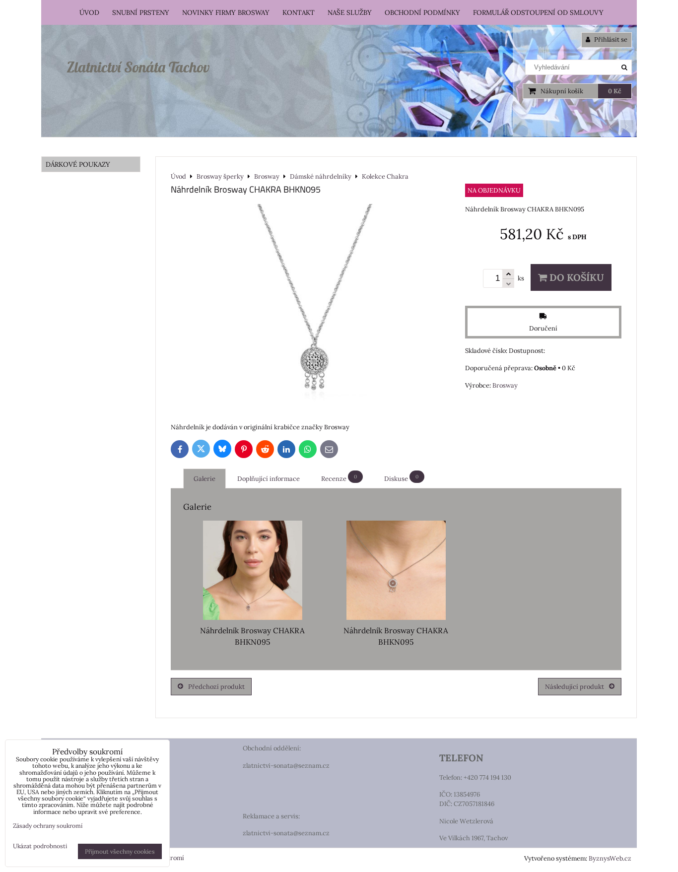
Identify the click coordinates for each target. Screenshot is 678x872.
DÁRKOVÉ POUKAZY (78, 164)
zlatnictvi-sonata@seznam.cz (286, 765)
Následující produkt (574, 686)
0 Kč (614, 91)
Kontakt (298, 12)
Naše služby (350, 12)
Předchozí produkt (216, 686)
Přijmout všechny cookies (120, 851)
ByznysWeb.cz (610, 858)
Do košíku (575, 277)
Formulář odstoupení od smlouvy (538, 12)
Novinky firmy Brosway (226, 12)
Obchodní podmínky (422, 12)
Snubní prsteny (140, 12)
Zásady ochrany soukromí (47, 825)
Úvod (89, 12)
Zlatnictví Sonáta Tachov (138, 67)
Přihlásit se (610, 39)
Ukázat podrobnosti (40, 846)
